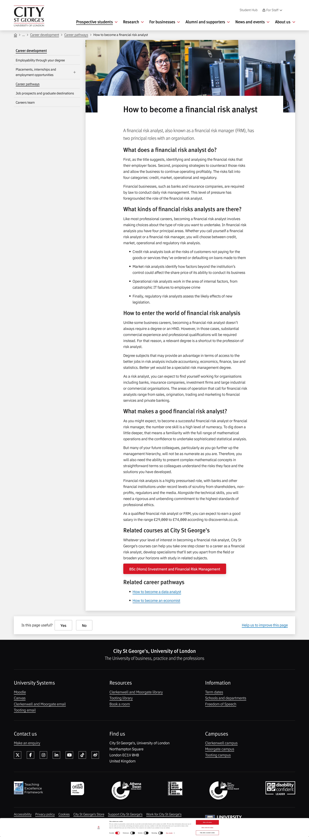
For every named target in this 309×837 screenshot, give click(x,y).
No (84, 625)
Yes (63, 625)
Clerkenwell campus (221, 742)
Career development (44, 34)
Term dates (214, 691)
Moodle (20, 691)
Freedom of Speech (220, 703)
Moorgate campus (219, 748)
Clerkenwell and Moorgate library (136, 691)
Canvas (20, 697)
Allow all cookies (207, 822)
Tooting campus (218, 754)
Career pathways (76, 34)
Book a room (119, 703)
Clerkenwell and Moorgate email (40, 703)
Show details (169, 833)
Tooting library (121, 697)
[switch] (132, 833)
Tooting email (25, 709)
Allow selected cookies (207, 827)
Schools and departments (225, 697)
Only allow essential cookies (207, 832)
